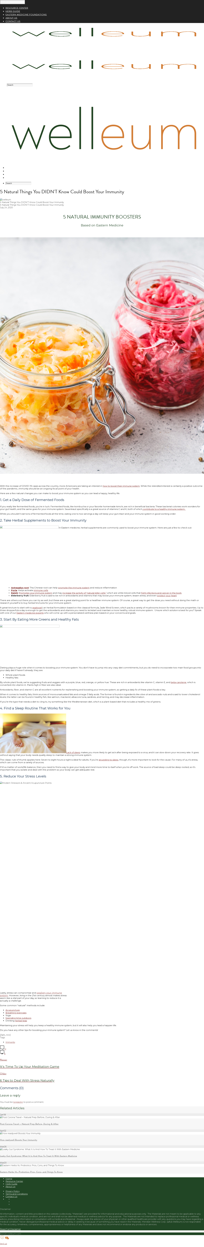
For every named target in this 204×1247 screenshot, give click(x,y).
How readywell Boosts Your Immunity (18, 1140)
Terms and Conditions (17, 1194)
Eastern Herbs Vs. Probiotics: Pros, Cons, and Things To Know (31, 1172)
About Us (11, 177)
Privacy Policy (13, 1191)
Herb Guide (13, 171)
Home (9, 1178)
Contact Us (11, 1196)
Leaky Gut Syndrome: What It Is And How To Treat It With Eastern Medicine (38, 1156)
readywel (37, 607)
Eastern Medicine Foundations (26, 174)
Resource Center (17, 167)
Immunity (10, 1042)
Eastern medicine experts (30, 613)
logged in (18, 1102)
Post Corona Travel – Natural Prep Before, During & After (29, 1124)
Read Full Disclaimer (10, 1229)
